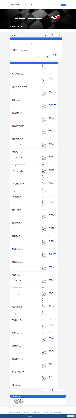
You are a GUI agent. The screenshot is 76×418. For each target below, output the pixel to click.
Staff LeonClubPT (15, 49)
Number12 (52, 143)
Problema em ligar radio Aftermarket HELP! (19, 118)
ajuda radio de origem (16, 235)
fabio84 (14, 139)
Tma (13, 346)
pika (13, 68)
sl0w (13, 385)
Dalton (14, 255)
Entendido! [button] (71, 416)
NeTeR (51, 201)
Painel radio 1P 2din (15, 358)
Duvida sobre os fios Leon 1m (17, 196)
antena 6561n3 (14, 384)
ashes (14, 87)
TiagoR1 (14, 184)
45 (43, 56)
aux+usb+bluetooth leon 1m (17, 105)
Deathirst (14, 372)
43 (40, 56)
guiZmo (51, 305)
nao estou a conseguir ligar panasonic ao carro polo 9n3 (22, 377)
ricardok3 (14, 236)
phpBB (17, 412)
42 (38, 56)
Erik (13, 281)
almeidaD (14, 223)
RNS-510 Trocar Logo (16, 300)
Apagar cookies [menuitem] (63, 408)
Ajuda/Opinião (14, 261)
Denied (14, 132)
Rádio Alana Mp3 (15, 274)
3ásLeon (14, 152)
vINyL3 (14, 307)
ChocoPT (14, 268)
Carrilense (52, 227)
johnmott (51, 85)
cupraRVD (14, 126)
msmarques (15, 359)
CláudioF (51, 214)
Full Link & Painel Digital (16, 73)
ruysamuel (52, 188)
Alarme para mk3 (15, 228)
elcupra (51, 117)
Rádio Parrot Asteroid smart (17, 306)
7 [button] (63, 35)
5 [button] (59, 35)
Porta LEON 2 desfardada (16, 67)
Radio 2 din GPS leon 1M (16, 319)
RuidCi (51, 382)
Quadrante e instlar (15, 267)
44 (42, 56)
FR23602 (14, 275)
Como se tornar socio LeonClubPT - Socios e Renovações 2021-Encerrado (25, 43)
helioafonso (52, 272)
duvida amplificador (15, 131)
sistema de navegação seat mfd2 (18, 287)
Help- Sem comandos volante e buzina (19, 164)
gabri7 (51, 324)
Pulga (51, 91)
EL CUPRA (14, 113)
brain (14, 301)
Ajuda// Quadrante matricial (17, 241)
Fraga (51, 331)
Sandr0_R (14, 165)
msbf (14, 100)
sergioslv (51, 156)
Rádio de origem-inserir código (17, 254)
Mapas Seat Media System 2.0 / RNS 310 (19, 86)
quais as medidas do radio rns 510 (18, 138)
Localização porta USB (16, 222)
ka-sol (14, 294)
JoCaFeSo (14, 262)
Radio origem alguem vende (17, 112)
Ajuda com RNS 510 (15, 248)
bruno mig (14, 145)
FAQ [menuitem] (31, 4)
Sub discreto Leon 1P (15, 177)
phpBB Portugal (17, 413)
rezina (55, 41)
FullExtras (51, 318)
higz (13, 210)
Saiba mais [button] (30, 416)
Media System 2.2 (15, 99)
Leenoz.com (37, 412)
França (51, 376)
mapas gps (14, 332)
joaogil (14, 191)
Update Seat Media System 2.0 (17, 364)
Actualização (14, 313)
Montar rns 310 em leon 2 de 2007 (18, 371)
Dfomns (14, 333)
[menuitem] (25, 5)
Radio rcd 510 (14, 151)
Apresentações (25, 50)
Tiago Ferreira (15, 249)
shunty (51, 344)
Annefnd (51, 65)
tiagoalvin (14, 74)
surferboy (52, 240)
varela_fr (51, 337)
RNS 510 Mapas (14, 190)
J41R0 (51, 266)
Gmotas (51, 363)
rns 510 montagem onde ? (16, 293)
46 (45, 56)
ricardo (51, 182)
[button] (65, 35)
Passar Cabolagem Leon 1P (17, 157)
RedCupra (56, 54)
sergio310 (52, 78)
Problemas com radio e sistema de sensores (20, 170)
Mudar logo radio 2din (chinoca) (18, 125)
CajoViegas (15, 171)
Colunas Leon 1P (15, 345)
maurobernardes (53, 104)
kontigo (51, 350)
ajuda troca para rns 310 (16, 144)
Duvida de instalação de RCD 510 (18, 183)
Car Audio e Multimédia (17, 26)
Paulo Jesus (15, 320)
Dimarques (14, 158)
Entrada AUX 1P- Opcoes (16, 209)
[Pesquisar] (73, 30)
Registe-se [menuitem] (63, 4)
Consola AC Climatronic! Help (17, 280)
